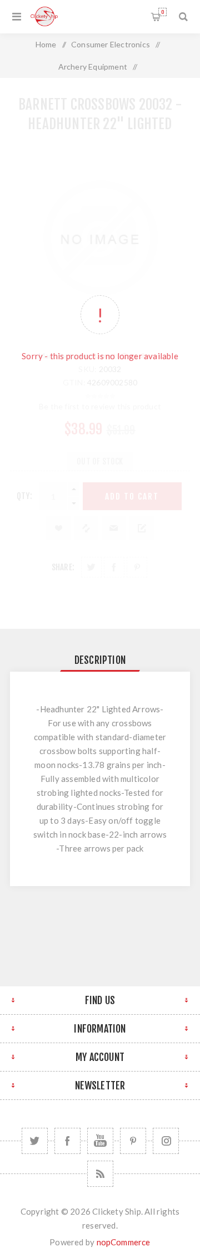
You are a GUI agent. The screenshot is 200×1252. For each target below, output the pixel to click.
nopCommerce (124, 1242)
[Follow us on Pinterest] (133, 1141)
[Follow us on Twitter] (35, 1141)
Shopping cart (162, 12)
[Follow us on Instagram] (166, 1141)
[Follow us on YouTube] (100, 1141)
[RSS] (100, 1174)
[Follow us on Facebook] (67, 1141)
